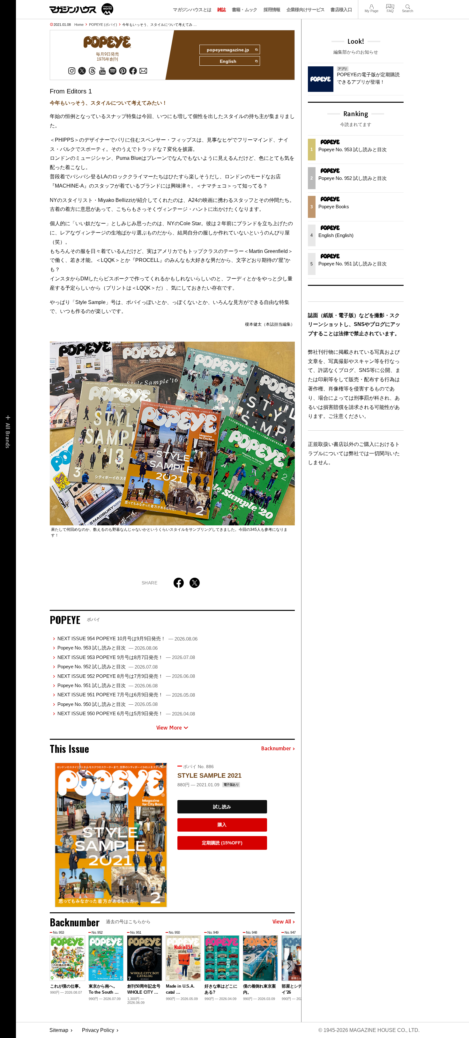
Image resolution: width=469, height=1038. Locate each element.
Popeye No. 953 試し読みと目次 (107, 647)
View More (169, 727)
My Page (371, 6)
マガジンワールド (81, 9)
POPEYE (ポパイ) (103, 24)
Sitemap (58, 1030)
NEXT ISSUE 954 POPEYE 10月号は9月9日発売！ (127, 638)
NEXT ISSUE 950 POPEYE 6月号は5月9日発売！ (126, 713)
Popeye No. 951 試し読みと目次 (107, 685)
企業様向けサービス (306, 9)
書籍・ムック (244, 9)
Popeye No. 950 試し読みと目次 (107, 704)
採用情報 (272, 9)
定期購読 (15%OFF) (222, 842)
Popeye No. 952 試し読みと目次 (107, 666)
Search (407, 6)
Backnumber (276, 749)
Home (79, 24)
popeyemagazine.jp (228, 49)
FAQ (390, 6)
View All (281, 922)
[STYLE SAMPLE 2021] (111, 835)
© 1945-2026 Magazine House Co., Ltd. (369, 1030)
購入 (222, 824)
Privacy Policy (98, 1030)
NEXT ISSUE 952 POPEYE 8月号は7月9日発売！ (126, 676)
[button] (289, 966)
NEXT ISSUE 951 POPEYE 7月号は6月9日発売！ (126, 694)
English (228, 61)
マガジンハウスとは (192, 9)
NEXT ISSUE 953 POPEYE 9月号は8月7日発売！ (126, 657)
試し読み (222, 806)
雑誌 (221, 9)
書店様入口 (341, 9)
